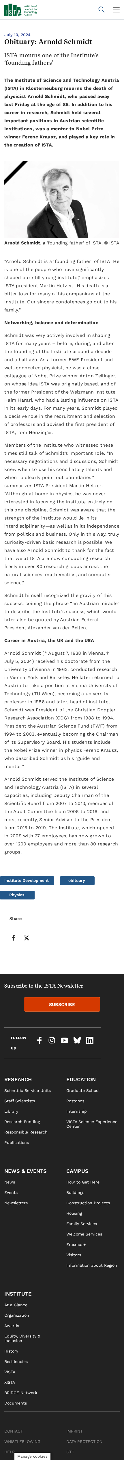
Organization (16, 1315)
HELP (9, 1452)
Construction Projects (88, 1203)
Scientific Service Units (27, 1090)
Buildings (75, 1192)
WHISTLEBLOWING (22, 1441)
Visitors (73, 1255)
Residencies (16, 1361)
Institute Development (26, 880)
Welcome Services (84, 1234)
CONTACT (13, 1431)
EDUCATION (81, 1079)
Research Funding (22, 1121)
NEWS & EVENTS (25, 1171)
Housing (74, 1213)
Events (11, 1192)
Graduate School (82, 1090)
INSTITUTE (17, 1294)
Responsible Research (26, 1132)
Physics (16, 895)
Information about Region (91, 1265)
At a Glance (15, 1305)
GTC (70, 1452)
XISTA (9, 1382)
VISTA (9, 1372)
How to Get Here (82, 1182)
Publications (16, 1142)
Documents (15, 1403)
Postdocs (75, 1101)
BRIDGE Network (20, 1392)
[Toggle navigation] (116, 9)
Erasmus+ (76, 1244)
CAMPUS (77, 1171)
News (9, 1182)
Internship (76, 1111)
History (11, 1351)
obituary (76, 880)
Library (11, 1111)
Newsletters (16, 1203)
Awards (11, 1325)
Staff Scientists (19, 1101)
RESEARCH (18, 1079)
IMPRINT (74, 1431)
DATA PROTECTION (84, 1441)
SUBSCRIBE (62, 1004)
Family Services (81, 1223)
